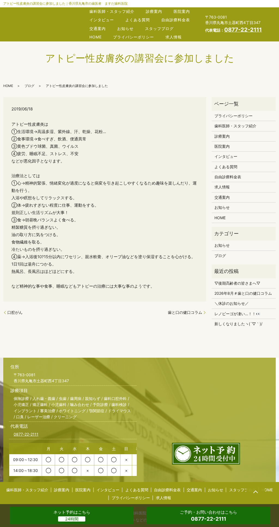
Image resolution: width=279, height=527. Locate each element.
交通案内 (97, 28)
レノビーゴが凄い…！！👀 (237, 313)
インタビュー (101, 19)
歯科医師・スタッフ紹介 (111, 11)
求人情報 (173, 37)
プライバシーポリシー (133, 37)
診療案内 (154, 11)
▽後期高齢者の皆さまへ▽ (237, 283)
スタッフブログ (159, 28)
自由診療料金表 (175, 19)
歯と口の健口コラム (185, 312)
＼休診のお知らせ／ (231, 303)
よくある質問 (137, 19)
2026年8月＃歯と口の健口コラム (243, 293)
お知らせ (125, 28)
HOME (95, 37)
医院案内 (182, 11)
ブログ (29, 86)
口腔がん (15, 312)
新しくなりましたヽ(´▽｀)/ (238, 323)
